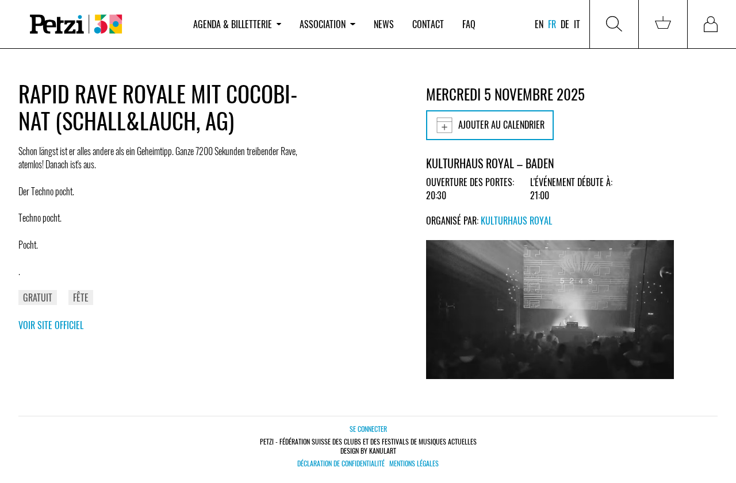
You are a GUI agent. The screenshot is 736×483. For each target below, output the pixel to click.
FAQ (469, 24)
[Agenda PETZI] (101, 24)
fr (552, 24)
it (577, 24)
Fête (81, 297)
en (539, 24)
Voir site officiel (50, 325)
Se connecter (368, 429)
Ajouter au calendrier (501, 125)
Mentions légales (414, 463)
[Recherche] (614, 24)
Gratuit (37, 297)
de (565, 24)
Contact (428, 24)
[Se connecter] (712, 24)
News (384, 24)
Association (323, 24)
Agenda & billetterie (232, 24)
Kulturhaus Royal (516, 220)
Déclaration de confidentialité (341, 463)
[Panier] (663, 24)
